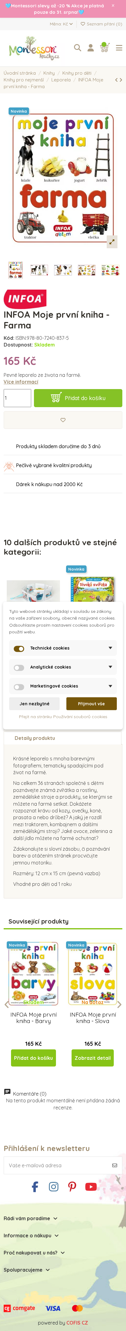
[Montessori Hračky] (36, 48)
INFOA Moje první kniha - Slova (93, 1018)
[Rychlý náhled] (38, 1008)
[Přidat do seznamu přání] (63, 420)
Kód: (9, 338)
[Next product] (120, 80)
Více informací (21, 382)
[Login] (90, 48)
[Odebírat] (114, 1165)
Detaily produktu (35, 738)
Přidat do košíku (85, 398)
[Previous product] (117, 80)
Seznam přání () (104, 24)
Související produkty (39, 921)
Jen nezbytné (35, 704)
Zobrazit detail (93, 1058)
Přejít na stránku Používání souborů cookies (63, 716)
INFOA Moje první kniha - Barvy (33, 1018)
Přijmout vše (91, 704)
